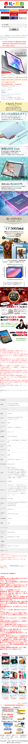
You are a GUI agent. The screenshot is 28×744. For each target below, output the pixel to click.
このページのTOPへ (22, 703)
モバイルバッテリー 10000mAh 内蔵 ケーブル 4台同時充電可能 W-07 (22, 682)
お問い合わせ (23, 737)
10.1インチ (18, 94)
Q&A (2, 737)
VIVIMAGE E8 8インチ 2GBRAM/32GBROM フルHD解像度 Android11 (22, 668)
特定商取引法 (23, 735)
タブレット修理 (9, 737)
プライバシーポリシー (6, 738)
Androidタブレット (6, 95)
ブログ (16, 737)
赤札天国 (2, 735)
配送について (15, 735)
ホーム (2, 35)
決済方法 (8, 735)
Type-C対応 (17, 97)
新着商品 (7, 35)
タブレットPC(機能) (7, 97)
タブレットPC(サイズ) (7, 94)
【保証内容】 (14, 566)
